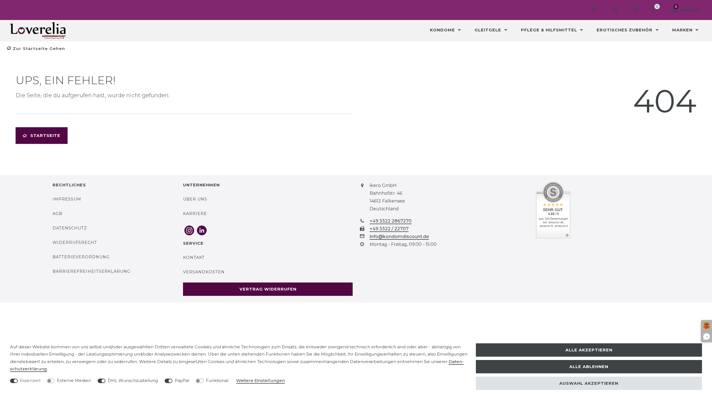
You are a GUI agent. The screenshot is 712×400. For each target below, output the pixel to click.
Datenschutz (70, 228)
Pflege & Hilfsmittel (549, 30)
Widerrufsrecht (75, 242)
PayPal (182, 380)
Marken (683, 30)
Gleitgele (488, 30)
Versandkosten (204, 271)
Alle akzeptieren (588, 350)
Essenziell (30, 380)
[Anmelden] (594, 10)
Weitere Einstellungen (260, 380)
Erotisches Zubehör (625, 30)
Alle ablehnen (588, 366)
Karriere (195, 213)
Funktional (217, 380)
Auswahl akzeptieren (588, 383)
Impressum (67, 199)
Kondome (443, 30)
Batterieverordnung (81, 256)
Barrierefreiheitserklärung (91, 271)
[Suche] (636, 10)
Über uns (195, 199)
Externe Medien (74, 380)
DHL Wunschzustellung (133, 380)
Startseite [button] (45, 135)
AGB (57, 213)
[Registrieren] (616, 10)
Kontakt (194, 257)
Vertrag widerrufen (267, 289)
